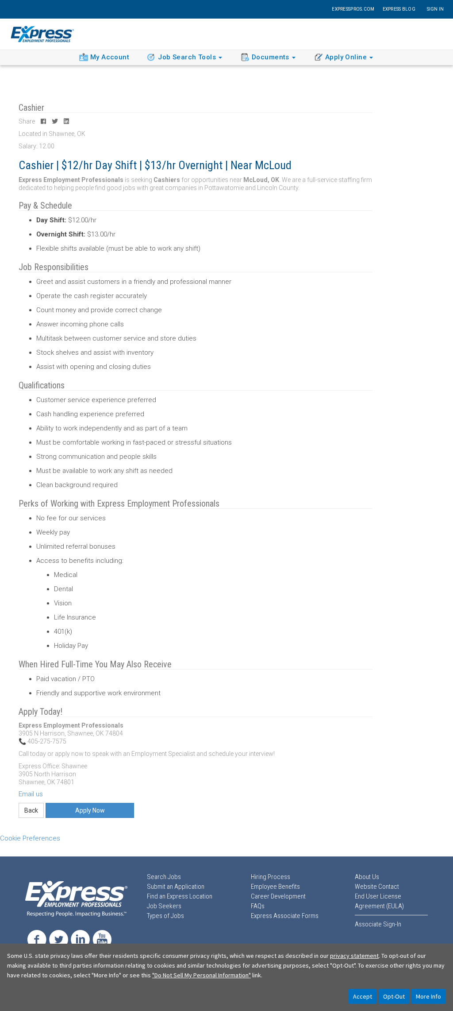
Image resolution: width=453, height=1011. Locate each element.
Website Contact (377, 887)
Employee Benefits (275, 887)
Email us (31, 794)
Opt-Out (394, 996)
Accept (362, 996)
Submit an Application (175, 887)
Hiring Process (270, 877)
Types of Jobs (165, 916)
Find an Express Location (179, 896)
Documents (270, 57)
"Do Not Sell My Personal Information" (201, 975)
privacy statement (354, 956)
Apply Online (346, 57)
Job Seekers (164, 906)
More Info (428, 996)
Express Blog (399, 9)
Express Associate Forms (285, 916)
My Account (109, 57)
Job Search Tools (187, 57)
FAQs (258, 906)
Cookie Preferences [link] (30, 838)
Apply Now (90, 810)
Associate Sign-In (378, 924)
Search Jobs (164, 877)
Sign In (435, 9)
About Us (367, 877)
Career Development (278, 896)
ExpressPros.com (353, 9)
